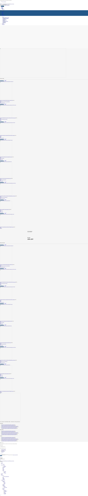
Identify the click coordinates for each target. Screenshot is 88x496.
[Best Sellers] (6, 18)
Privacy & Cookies (3, 449)
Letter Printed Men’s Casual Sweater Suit (5, 209)
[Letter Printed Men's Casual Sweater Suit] (44, 204)
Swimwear (4, 488)
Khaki (8, 101)
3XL (1, 198)
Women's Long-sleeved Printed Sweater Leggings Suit (7, 425)
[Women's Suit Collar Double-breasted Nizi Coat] (44, 169)
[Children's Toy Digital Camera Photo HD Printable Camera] (44, 220)
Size (0, 102)
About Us (3, 23)
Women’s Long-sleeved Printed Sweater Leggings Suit (6, 100)
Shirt (8, 5)
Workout (5, 466)
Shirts (4, 472)
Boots (3, 475)
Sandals (3, 478)
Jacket (7, 5)
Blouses (5, 490)
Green (6, 101)
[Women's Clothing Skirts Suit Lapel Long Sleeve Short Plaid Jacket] (44, 111)
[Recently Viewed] (1, 454)
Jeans (4, 482)
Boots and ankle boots (6, 476)
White (0, 136)
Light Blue (3, 119)
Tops (3, 19)
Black (0, 101)
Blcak (0, 197)
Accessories (3, 15)
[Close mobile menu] (0, 460)
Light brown (3, 197)
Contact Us (3, 24)
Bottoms (3, 481)
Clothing (3, 464)
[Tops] (5, 19)
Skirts (4, 483)
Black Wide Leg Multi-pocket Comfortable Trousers (6, 321)
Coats (4, 486)
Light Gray (5, 119)
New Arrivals (4, 17)
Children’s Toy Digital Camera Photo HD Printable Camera (7, 391)
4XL (2, 302)
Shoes (2, 14)
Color (0, 118)
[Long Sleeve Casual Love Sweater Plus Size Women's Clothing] (44, 128)
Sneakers (4, 479)
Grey (3, 179)
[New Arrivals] (7, 17)
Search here (1, 4)
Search (2, 6)
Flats (3, 477)
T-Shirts (5, 493)
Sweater (5, 5)
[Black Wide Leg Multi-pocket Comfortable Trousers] (44, 148)
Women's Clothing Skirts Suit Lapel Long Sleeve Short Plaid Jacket (9, 439)
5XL (2, 198)
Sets (3, 20)
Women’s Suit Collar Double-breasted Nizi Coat (5, 178)
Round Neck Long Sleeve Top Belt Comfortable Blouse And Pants (7, 360)
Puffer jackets (5, 487)
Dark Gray (3, 101)
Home (2, 462)
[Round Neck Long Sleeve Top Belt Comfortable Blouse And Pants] (44, 189)
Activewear (4, 465)
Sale (1, 474)
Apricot (1, 119)
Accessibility (2, 450)
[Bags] (5, 22)
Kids (2, 13)
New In (2, 473)
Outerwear (4, 21)
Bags (3, 22)
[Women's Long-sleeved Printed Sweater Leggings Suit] (44, 90)
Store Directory (3, 451)
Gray (5, 101)
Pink (6, 119)
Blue (1, 101)
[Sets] (4, 20)
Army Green (1, 158)
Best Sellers (4, 18)
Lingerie (3, 485)
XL (4, 198)
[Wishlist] (5, 104)
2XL (0, 198)
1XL (0, 302)
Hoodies (5, 471)
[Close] (0, 457)
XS (1, 159)
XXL (2, 159)
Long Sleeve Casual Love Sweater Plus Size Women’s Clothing (7, 135)
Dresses (3, 484)
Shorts (3, 469)
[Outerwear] (6, 21)
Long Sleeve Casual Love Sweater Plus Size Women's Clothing (8, 428)
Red (9, 101)
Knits (4, 492)
